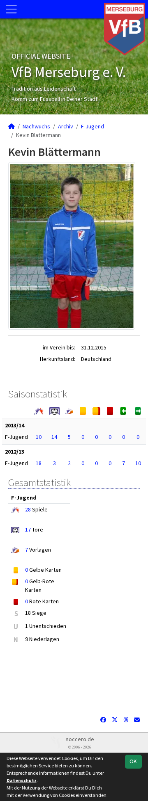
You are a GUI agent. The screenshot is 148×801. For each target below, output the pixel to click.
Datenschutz (22, 780)
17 (28, 529)
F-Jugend (92, 126)
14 (54, 436)
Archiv (65, 126)
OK (133, 761)
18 (39, 463)
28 (28, 509)
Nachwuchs (36, 126)
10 (39, 436)
